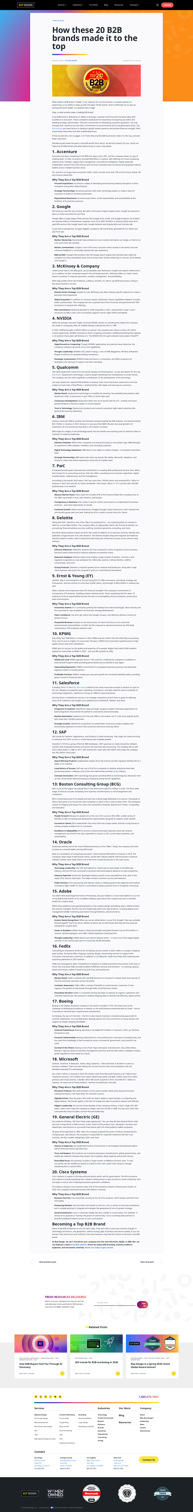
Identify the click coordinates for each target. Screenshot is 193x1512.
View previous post (47, 1262)
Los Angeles (91, 1458)
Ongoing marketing (66, 1443)
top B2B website (79, 1244)
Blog (106, 5)
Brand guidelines (85, 1418)
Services (61, 5)
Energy (100, 1441)
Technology (102, 1415)
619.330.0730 (39, 1468)
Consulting (102, 1437)
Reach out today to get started (99, 1247)
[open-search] (157, 5)
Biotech (101, 1421)
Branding (82, 1415)
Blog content (64, 1426)
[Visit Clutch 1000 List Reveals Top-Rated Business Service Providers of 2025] (163, 1493)
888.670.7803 (65, 1468)
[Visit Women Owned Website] (56, 1493)
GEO (36, 1435)
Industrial (102, 1431)
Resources (118, 5)
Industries (77, 5)
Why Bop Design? (147, 1418)
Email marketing (65, 1430)
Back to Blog (58, 21)
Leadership (144, 1421)
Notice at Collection (76, 1508)
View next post (147, 1262)
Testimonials (145, 1431)
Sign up (144, 1304)
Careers (143, 1428)
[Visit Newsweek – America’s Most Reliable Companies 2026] (91, 1493)
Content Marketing (67, 1415)
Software (101, 1424)
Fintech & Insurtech (106, 1418)
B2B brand (56, 374)
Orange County (66, 1458)
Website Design (40, 1415)
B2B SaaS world (78, 687)
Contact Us (149, 1459)
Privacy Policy (44, 1508)
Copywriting (64, 1422)
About (142, 1415)
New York (117, 1458)
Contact (167, 5)
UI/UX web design (41, 1418)
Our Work (93, 5)
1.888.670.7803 (149, 1397)
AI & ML (101, 1428)
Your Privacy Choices (61, 1508)
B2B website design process (45, 1439)
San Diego (38, 1458)
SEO (35, 1430)
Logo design (83, 1422)
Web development (41, 1422)
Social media (64, 1418)
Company (134, 5)
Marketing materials (86, 1426)
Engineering (102, 1434)
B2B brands (57, 128)
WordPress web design (43, 1426)
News (142, 1424)
